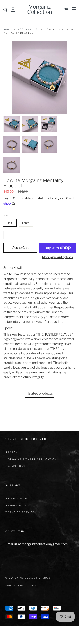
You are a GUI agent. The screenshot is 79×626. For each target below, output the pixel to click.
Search (11, 452)
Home (7, 29)
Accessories (28, 29)
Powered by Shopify (21, 586)
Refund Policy (17, 505)
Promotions (15, 466)
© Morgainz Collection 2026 (27, 578)
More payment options (57, 257)
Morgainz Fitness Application (31, 459)
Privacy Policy (17, 498)
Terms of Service (19, 512)
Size (5, 215)
